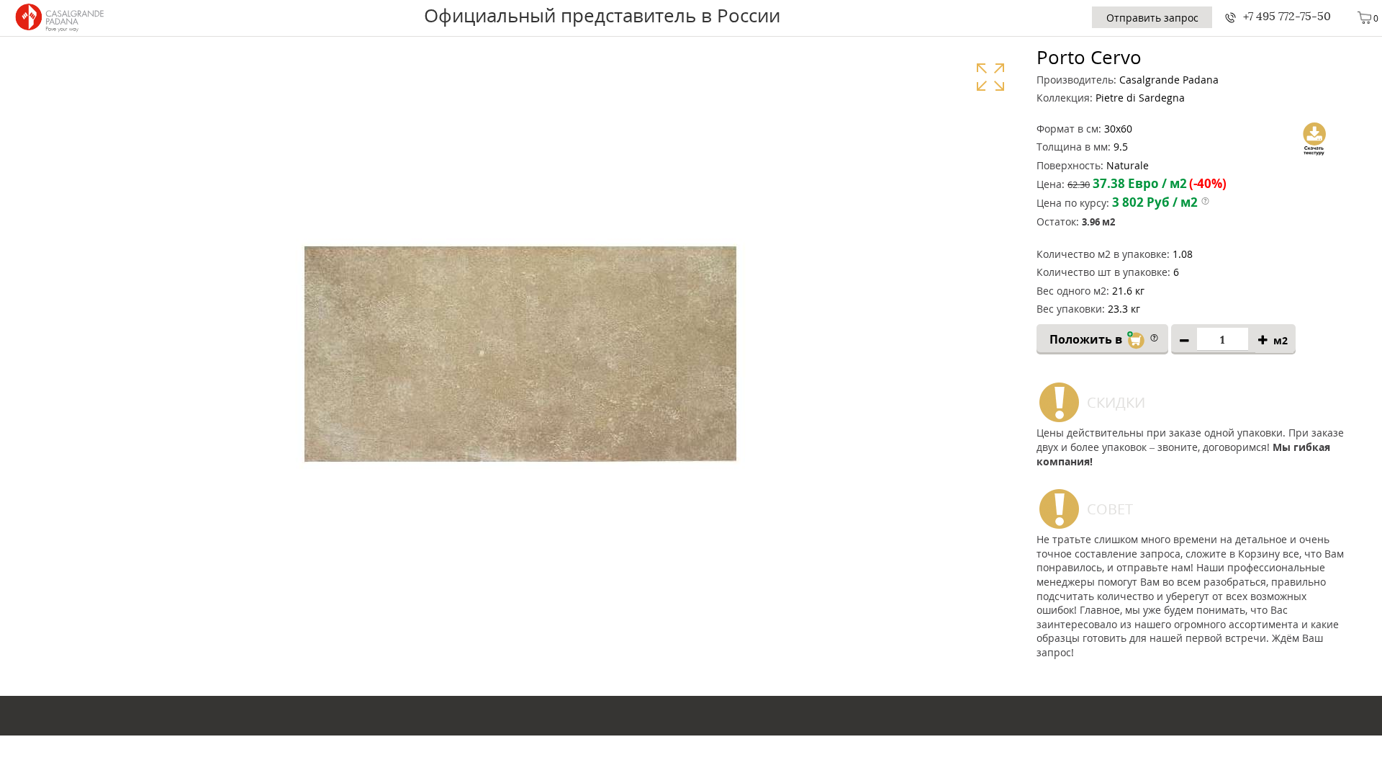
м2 (1280, 340)
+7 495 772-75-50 (1287, 16)
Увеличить (990, 76)
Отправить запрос (1152, 17)
